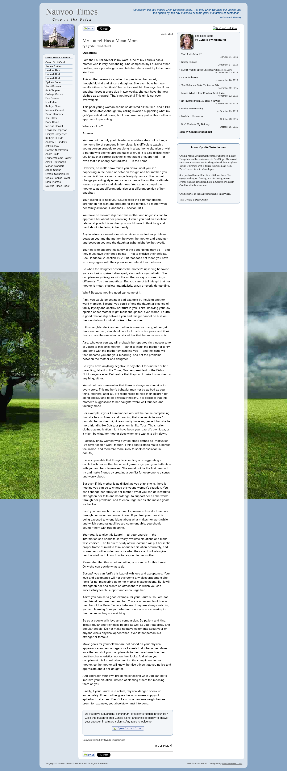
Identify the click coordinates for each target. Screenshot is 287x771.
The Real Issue (204, 35)
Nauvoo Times (72, 11)
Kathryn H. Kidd (54, 138)
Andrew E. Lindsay (56, 142)
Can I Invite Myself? (191, 54)
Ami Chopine (52, 90)
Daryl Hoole (52, 122)
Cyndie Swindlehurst (57, 174)
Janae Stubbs (53, 170)
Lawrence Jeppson (56, 130)
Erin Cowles (52, 98)
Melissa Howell (54, 126)
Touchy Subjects (189, 61)
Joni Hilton (51, 118)
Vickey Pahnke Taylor (57, 178)
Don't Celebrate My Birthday (195, 124)
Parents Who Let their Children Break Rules (203, 92)
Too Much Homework (192, 116)
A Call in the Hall (189, 77)
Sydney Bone (53, 82)
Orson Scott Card (55, 62)
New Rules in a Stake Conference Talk (200, 85)
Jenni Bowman (53, 86)
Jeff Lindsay (52, 146)
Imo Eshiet (51, 102)
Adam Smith (52, 154)
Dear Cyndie (201, 199)
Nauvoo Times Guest (57, 186)
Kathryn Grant (53, 106)
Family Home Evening (192, 108)
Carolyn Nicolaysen (56, 150)
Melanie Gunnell (54, 110)
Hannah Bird (52, 74)
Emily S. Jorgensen (56, 134)
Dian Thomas (53, 182)
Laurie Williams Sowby (58, 158)
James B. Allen (53, 66)
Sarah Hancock (54, 114)
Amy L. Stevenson (55, 162)
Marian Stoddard (55, 166)
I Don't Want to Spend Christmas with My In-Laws (206, 69)
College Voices (54, 94)
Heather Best (52, 70)
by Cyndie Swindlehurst (210, 39)
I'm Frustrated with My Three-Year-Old (200, 100)
